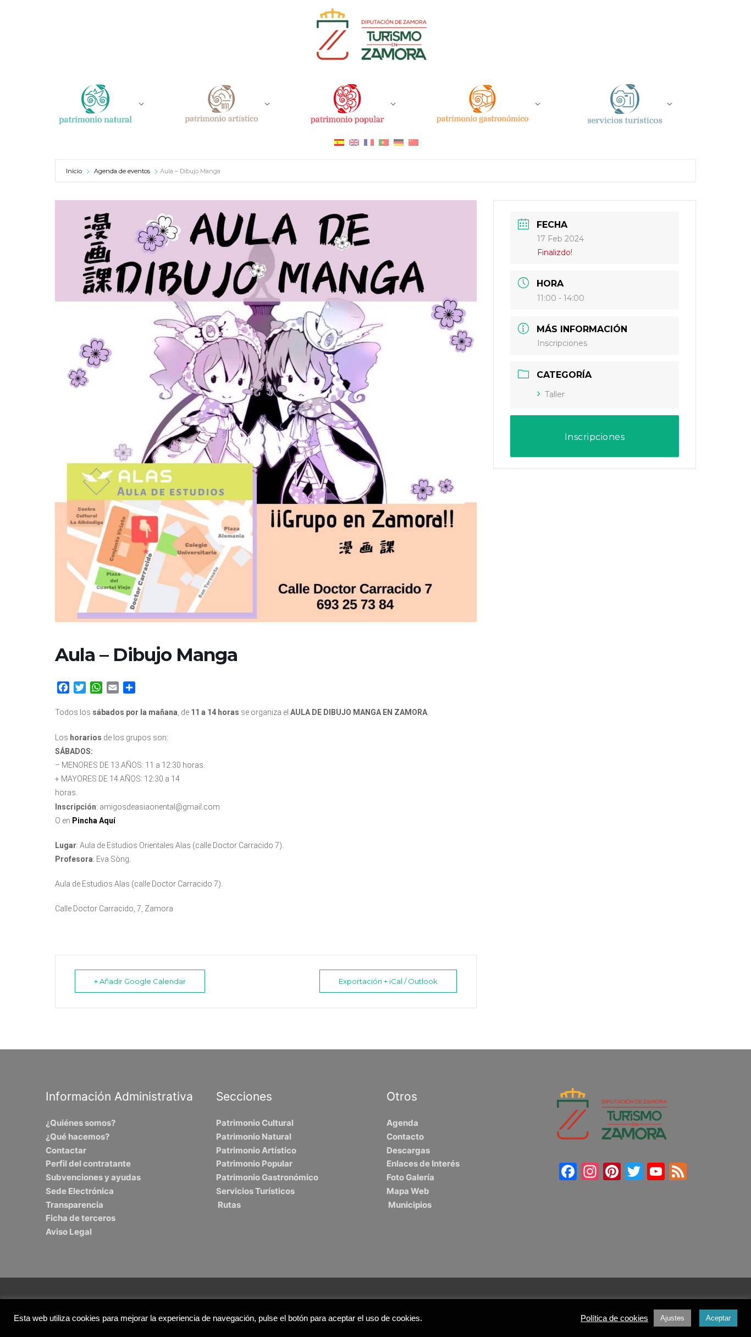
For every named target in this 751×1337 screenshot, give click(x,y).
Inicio (75, 171)
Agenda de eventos (122, 171)
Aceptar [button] (718, 1318)
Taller (555, 394)
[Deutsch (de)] (399, 142)
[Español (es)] (339, 142)
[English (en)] (354, 142)
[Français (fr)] (369, 142)
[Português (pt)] (384, 142)
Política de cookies (614, 1318)
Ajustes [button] (672, 1318)
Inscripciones (562, 343)
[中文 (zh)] (413, 142)
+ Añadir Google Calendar (140, 981)
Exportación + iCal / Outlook (388, 981)
